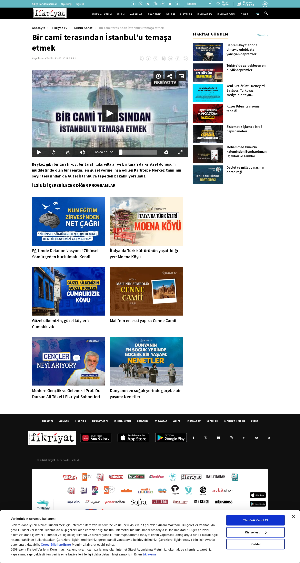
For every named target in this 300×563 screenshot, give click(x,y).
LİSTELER (186, 14)
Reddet (255, 544)
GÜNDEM (64, 421)
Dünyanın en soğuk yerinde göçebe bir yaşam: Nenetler (145, 394)
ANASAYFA (47, 421)
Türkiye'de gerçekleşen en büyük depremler (246, 67)
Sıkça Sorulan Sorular (44, 4)
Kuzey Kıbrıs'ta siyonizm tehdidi (244, 108)
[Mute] (82, 152)
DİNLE (244, 14)
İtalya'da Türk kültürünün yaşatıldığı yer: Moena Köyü (144, 254)
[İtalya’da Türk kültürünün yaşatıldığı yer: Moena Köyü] (146, 221)
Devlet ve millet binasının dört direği (245, 169)
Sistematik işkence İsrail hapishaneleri (244, 129)
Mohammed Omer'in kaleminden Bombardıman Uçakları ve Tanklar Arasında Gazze (247, 151)
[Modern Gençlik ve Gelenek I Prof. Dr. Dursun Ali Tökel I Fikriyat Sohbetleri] (68, 361)
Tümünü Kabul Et (255, 520)
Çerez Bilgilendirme (56, 544)
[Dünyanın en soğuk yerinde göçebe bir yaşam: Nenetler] (146, 361)
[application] (110, 113)
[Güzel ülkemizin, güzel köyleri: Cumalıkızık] (68, 291)
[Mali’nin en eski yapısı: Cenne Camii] (146, 291)
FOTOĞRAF (160, 421)
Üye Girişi (66, 4)
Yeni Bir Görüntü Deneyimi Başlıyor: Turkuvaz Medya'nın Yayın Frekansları (246, 90)
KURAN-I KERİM (122, 421)
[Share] (170, 76)
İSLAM (120, 14)
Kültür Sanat (83, 28)
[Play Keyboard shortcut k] (39, 152)
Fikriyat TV (60, 28)
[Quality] (166, 152)
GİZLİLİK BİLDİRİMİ (234, 421)
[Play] (110, 113)
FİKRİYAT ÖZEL (226, 14)
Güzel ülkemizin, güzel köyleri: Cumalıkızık (60, 324)
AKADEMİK (154, 14)
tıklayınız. (150, 554)
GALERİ (170, 14)
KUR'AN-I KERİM (102, 14)
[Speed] (158, 76)
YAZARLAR (136, 14)
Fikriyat (50, 460)
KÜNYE (254, 421)
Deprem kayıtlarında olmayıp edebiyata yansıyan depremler (242, 50)
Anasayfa (38, 28)
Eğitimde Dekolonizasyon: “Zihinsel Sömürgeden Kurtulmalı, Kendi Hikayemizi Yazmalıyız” (65, 254)
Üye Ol (80, 4)
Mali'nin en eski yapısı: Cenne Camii (143, 321)
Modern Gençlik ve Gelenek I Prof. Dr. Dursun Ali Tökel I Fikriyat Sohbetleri (66, 394)
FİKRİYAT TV (204, 14)
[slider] (139, 152)
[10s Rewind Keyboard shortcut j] (53, 152)
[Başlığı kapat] (293, 516)
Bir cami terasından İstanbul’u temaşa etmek (131, 28)
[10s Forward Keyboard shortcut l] (68, 152)
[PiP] (181, 76)
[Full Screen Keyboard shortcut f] (180, 152)
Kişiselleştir (253, 532)
